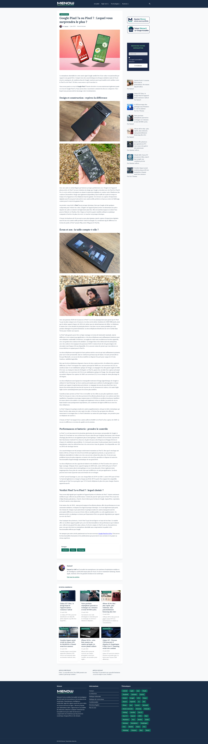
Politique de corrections (96, 699)
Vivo (144, 726)
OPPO (139, 716)
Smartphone (134, 723)
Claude (144, 691)
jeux (131, 705)
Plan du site (92, 707)
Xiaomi (147, 730)
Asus (138, 691)
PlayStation (126, 719)
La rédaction (93, 693)
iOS (144, 701)
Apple (131, 691)
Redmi (147, 719)
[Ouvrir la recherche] (149, 3)
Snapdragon (144, 723)
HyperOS (132, 701)
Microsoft (145, 705)
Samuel (66, 26)
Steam (138, 726)
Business (124, 4)
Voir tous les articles (73, 577)
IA (139, 701)
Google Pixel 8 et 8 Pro (105, 533)
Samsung (125, 723)
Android (125, 691)
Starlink (131, 726)
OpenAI (133, 716)
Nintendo (146, 709)
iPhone (124, 705)
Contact (91, 691)
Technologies (115, 4)
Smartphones (64, 14)
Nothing (125, 712)
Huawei (125, 701)
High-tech (104, 4)
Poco (133, 719)
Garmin (142, 694)
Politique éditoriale (95, 696)
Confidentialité (93, 702)
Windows (133, 730)
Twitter (73, 550)
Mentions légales (94, 705)
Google (132, 698)
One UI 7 (125, 716)
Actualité (96, 4)
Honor (145, 698)
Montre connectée (128, 709)
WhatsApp (81, 550)
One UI (140, 712)
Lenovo (137, 705)
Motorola (138, 709)
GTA (138, 698)
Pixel (146, 716)
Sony (124, 726)
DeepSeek (125, 694)
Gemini (125, 698)
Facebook (65, 550)
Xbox (141, 730)
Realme (140, 719)
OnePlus (132, 712)
